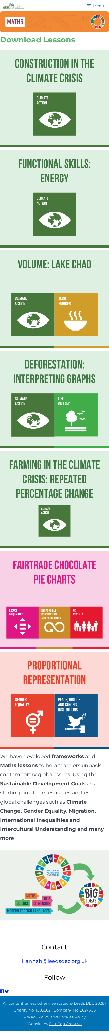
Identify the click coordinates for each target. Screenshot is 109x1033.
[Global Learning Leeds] (13, 5)
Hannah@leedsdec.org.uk (55, 961)
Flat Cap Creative (65, 1023)
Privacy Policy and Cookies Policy (55, 1017)
